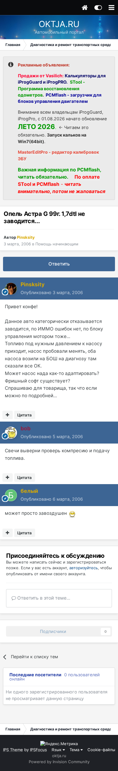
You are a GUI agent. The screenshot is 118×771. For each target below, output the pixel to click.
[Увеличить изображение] (72, 513)
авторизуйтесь (83, 567)
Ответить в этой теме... (43, 598)
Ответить (59, 264)
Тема (75, 749)
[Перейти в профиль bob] (11, 433)
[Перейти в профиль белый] (11, 495)
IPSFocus (38, 749)
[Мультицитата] (7, 415)
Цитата (24, 415)
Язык (57, 749)
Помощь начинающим (56, 243)
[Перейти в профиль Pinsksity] (11, 289)
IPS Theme (13, 749)
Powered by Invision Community (59, 761)
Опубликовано (52, 292)
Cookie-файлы (101, 749)
